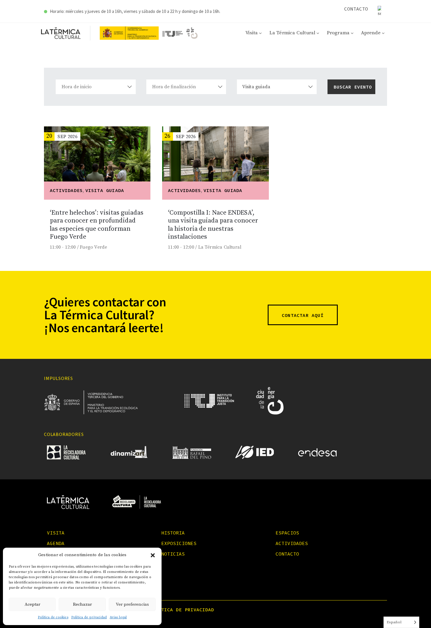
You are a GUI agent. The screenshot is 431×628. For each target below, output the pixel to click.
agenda (56, 543)
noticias (173, 554)
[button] (153, 555)
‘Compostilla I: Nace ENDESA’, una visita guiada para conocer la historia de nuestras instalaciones (213, 225)
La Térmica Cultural (292, 33)
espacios (287, 533)
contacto (287, 554)
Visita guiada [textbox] (256, 87)
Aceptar (32, 604)
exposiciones (178, 543)
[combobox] (277, 86)
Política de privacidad (89, 617)
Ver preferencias (132, 604)
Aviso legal (118, 617)
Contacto (356, 9)
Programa (338, 33)
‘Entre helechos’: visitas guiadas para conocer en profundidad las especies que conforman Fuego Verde (96, 225)
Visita (251, 33)
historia (173, 533)
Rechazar (82, 604)
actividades (292, 543)
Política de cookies (53, 617)
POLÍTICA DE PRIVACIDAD (182, 609)
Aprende (370, 33)
